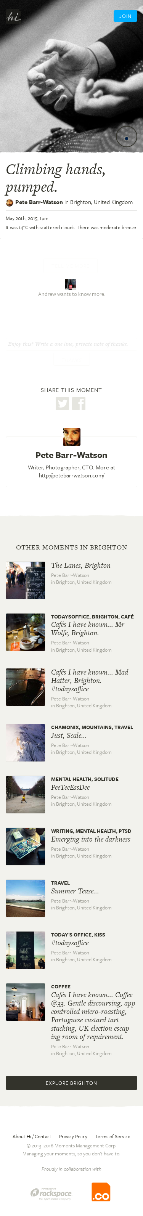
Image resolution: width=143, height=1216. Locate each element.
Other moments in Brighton (71, 547)
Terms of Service (112, 1136)
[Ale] (71, 284)
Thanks (71, 360)
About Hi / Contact (32, 1136)
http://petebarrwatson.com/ (71, 475)
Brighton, (101, 202)
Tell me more (70, 266)
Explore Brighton (71, 1083)
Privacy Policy (73, 1136)
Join (125, 16)
